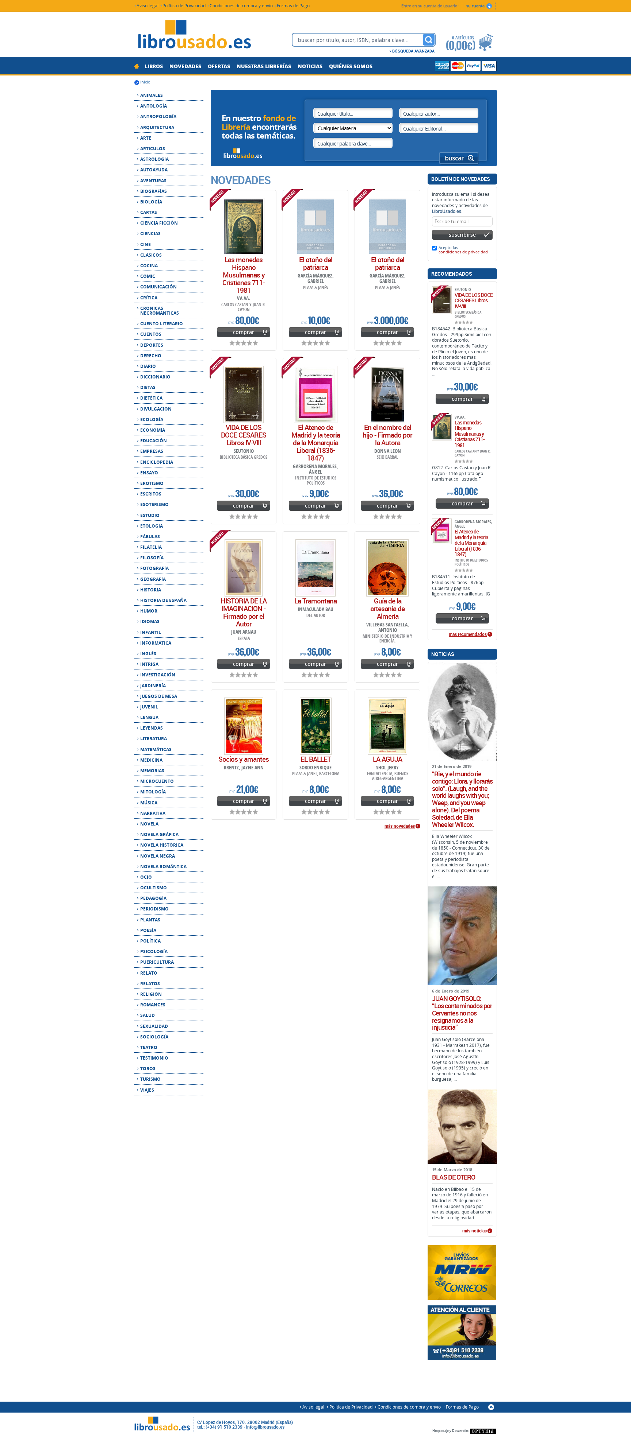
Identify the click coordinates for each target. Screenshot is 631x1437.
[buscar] (429, 40)
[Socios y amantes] (243, 726)
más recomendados (468, 634)
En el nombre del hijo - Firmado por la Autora (387, 435)
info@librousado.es (265, 1427)
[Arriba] (491, 1407)
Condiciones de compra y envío (241, 5)
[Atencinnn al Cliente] (462, 1332)
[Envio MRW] (462, 1272)
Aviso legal (147, 5)
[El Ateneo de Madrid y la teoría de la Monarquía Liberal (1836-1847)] (315, 394)
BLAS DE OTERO (453, 1177)
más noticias (474, 1231)
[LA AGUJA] (387, 726)
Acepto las (463, 250)
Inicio (145, 82)
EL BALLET (316, 759)
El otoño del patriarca (315, 263)
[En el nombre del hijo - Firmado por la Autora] (387, 394)
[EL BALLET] (316, 726)
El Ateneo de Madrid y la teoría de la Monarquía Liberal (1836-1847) (315, 443)
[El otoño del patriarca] (315, 226)
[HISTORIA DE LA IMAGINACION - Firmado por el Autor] (244, 568)
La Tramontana (315, 601)
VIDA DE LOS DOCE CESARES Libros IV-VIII (243, 435)
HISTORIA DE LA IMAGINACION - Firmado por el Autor (244, 612)
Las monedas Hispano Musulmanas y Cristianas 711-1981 (243, 275)
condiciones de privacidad (463, 252)
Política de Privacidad (184, 5)
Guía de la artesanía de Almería (387, 608)
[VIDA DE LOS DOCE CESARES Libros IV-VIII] (243, 394)
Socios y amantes (243, 759)
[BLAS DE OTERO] (462, 1127)
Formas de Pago (293, 5)
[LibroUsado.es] (194, 35)
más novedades (400, 826)
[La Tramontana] (315, 568)
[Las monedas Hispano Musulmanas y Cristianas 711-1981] (243, 226)
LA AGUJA (387, 759)
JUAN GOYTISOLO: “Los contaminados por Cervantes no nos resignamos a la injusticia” (462, 1013)
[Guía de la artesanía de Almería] (387, 568)
